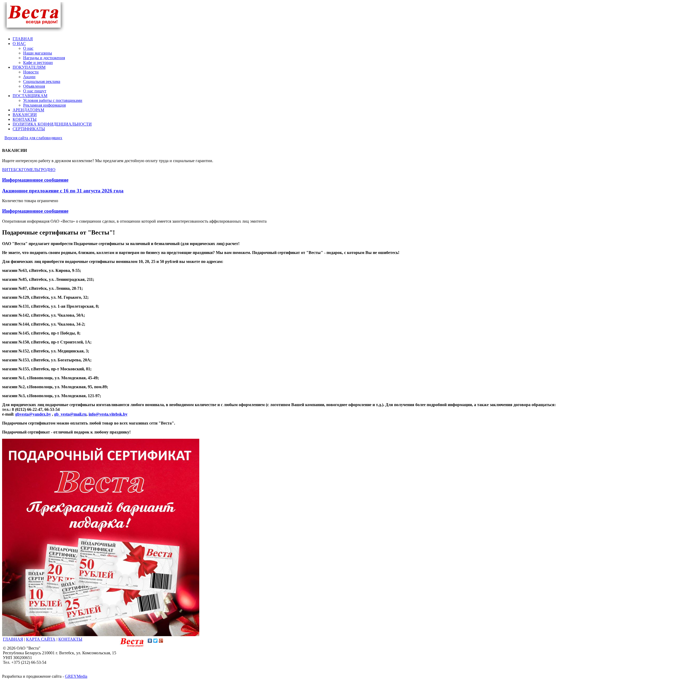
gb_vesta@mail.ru (70, 414)
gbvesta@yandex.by (33, 414)
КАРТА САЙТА (40, 639)
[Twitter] (155, 640)
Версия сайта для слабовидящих (33, 138)
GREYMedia (76, 676)
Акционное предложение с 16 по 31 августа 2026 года (63, 190)
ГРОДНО (47, 169)
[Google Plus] (161, 640)
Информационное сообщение (35, 180)
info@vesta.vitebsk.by (108, 414)
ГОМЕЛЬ (30, 169)
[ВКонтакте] (150, 640)
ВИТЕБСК (12, 169)
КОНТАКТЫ (70, 639)
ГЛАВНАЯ (13, 639)
